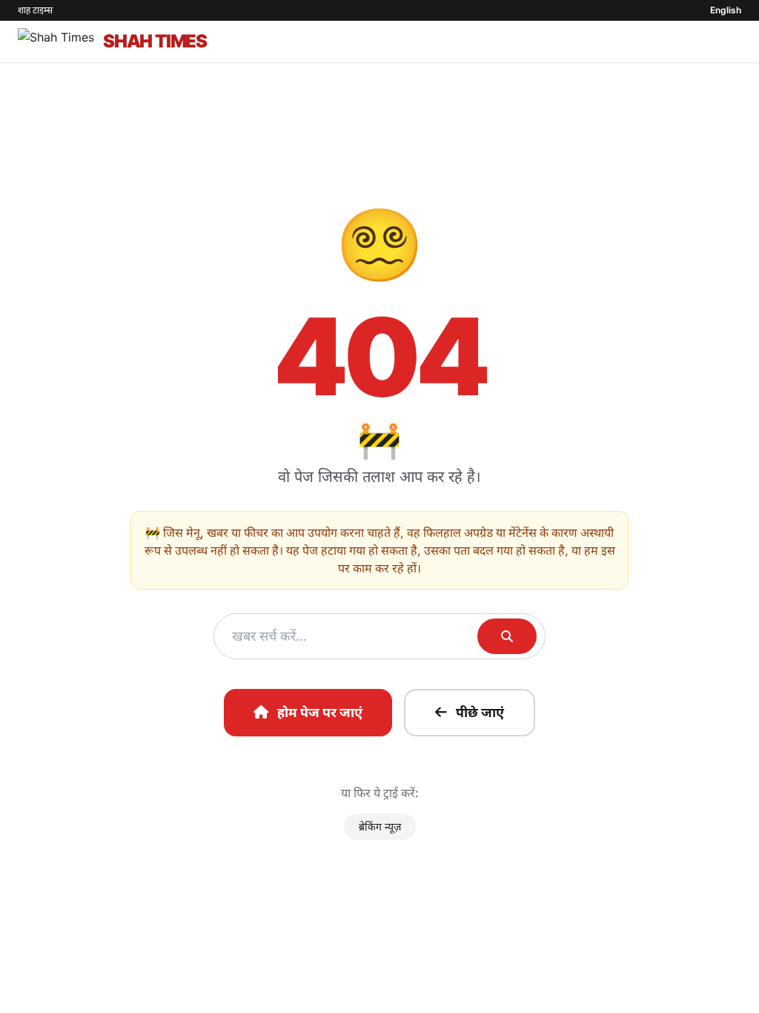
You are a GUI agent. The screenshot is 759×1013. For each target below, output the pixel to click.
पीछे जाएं (480, 712)
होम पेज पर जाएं (319, 712)
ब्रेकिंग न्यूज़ (380, 826)
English (725, 10)
